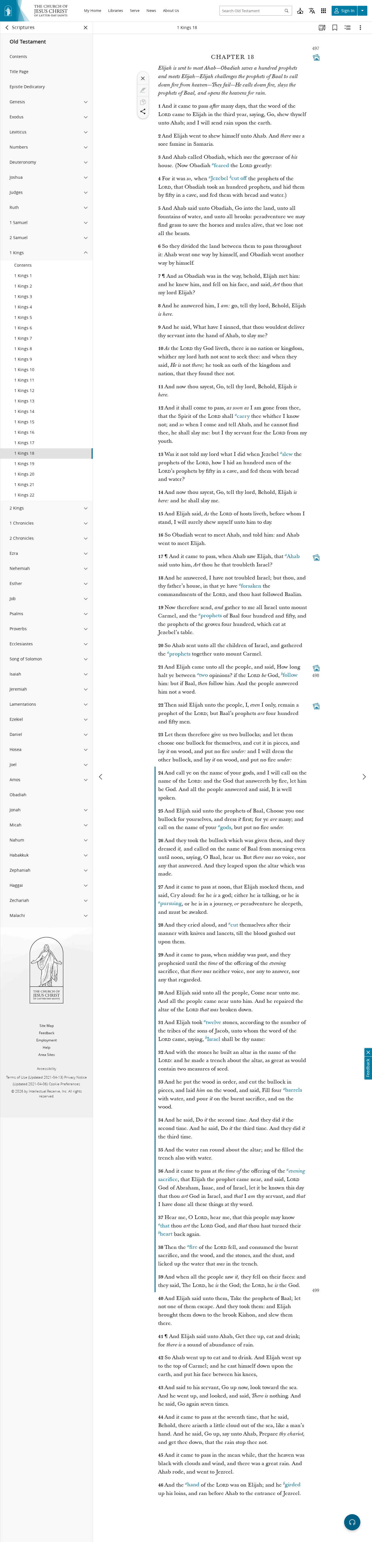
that (164, 1225)
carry (243, 416)
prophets (211, 616)
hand (193, 1485)
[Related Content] (347, 27)
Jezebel (219, 178)
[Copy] (143, 102)
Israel (213, 1039)
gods (225, 827)
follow (290, 675)
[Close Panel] (85, 27)
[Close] (143, 78)
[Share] (143, 111)
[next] (364, 777)
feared (221, 165)
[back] (7, 27)
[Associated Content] (316, 57)
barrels (293, 1090)
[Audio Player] (352, 1522)
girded (293, 1485)
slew (287, 454)
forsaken (251, 586)
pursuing (171, 903)
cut (234, 925)
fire (193, 1247)
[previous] (101, 777)
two (203, 675)
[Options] (360, 27)
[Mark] (143, 90)
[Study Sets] (322, 27)
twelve (213, 1022)
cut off (239, 178)
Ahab (293, 556)
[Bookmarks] (335, 27)
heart (166, 1234)
